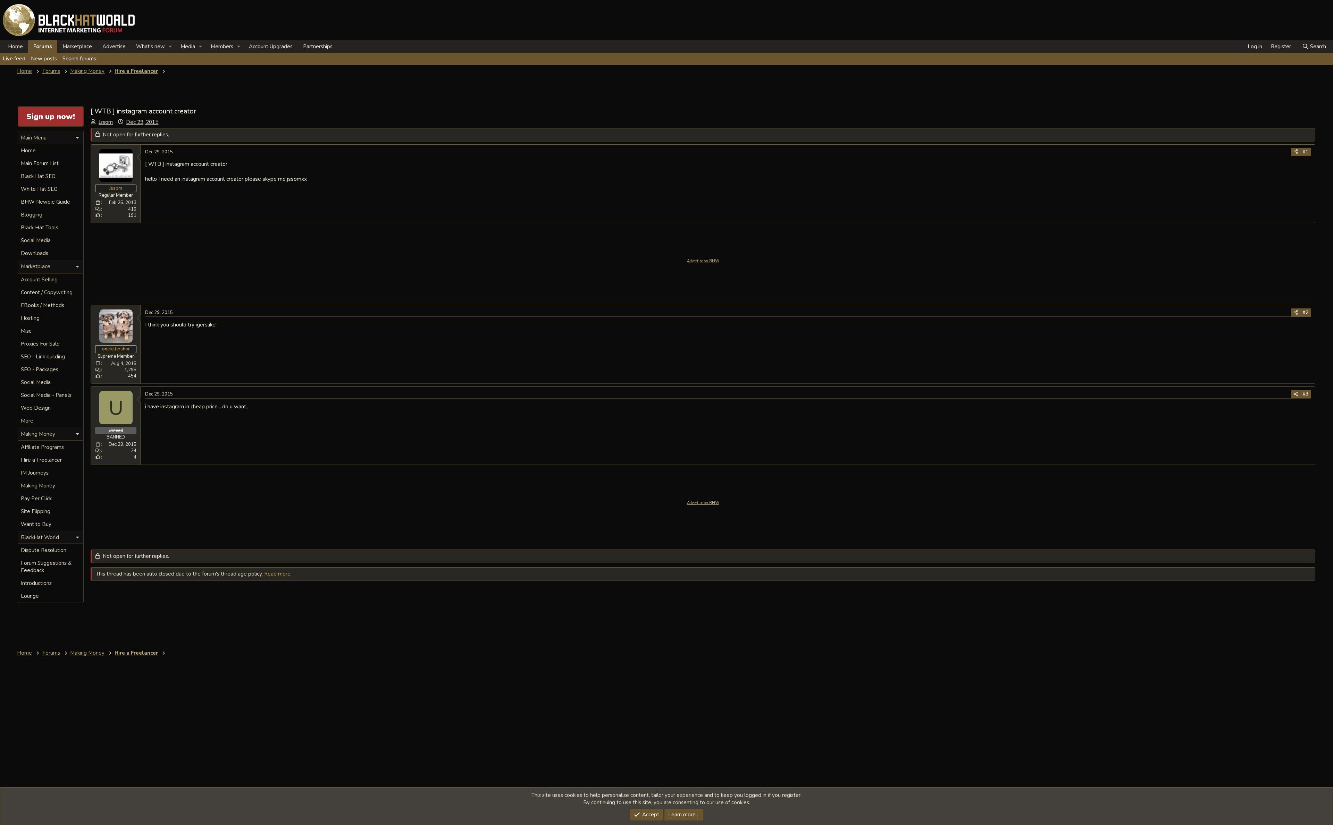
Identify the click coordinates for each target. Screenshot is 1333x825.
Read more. (278, 573)
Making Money (38, 485)
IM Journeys (35, 472)
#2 (1305, 312)
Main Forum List (40, 163)
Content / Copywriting (47, 292)
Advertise (114, 46)
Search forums (79, 58)
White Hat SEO (39, 189)
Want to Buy (36, 524)
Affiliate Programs (42, 447)
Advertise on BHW (703, 261)
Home (15, 46)
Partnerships (318, 46)
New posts (44, 58)
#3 (1305, 394)
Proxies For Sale (40, 343)
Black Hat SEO (38, 176)
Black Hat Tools (39, 227)
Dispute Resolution (43, 550)
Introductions (36, 583)
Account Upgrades (271, 46)
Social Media (36, 240)
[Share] (1295, 152)
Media (188, 46)
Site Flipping (35, 511)
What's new (150, 46)
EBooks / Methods (42, 305)
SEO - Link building (43, 356)
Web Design (36, 408)
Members (222, 46)
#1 (1305, 152)
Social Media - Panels (46, 395)
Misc (26, 331)
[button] (170, 46)
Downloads (34, 253)
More (27, 420)
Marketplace (77, 46)
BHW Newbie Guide (45, 201)
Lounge (30, 596)
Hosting (30, 318)
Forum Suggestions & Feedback (46, 567)
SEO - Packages (39, 369)
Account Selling (39, 279)
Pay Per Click (36, 498)
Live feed (14, 58)
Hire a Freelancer (41, 460)
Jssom (106, 122)
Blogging (31, 214)
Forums (42, 46)
